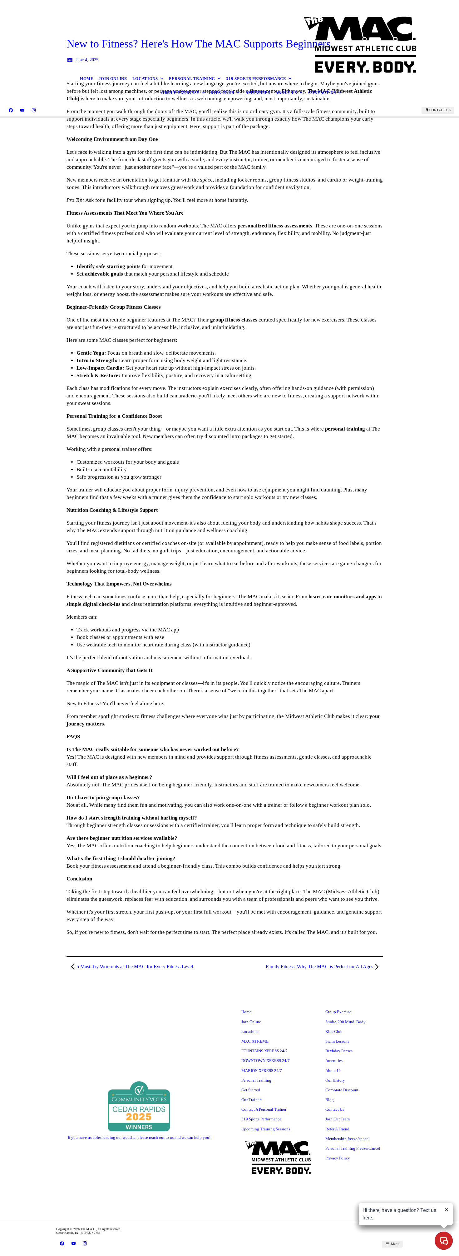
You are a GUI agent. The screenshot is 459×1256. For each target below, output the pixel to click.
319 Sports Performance (256, 78)
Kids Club (222, 92)
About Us (286, 92)
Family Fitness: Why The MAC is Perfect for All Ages (319, 966)
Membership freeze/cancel (347, 1138)
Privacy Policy (337, 1158)
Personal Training (192, 78)
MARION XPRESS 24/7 (261, 1070)
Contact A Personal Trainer (263, 1109)
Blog (329, 1099)
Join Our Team (337, 1119)
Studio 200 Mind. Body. (345, 1021)
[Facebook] (11, 110)
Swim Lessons (337, 1041)
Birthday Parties (339, 1051)
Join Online (113, 78)
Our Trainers (251, 1099)
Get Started (250, 1090)
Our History (335, 1080)
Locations (145, 78)
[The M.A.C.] (24, 52)
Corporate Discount (341, 1090)
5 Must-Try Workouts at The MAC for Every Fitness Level (134, 966)
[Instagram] (33, 110)
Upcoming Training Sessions (265, 1129)
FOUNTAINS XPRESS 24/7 (264, 1051)
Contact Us (322, 92)
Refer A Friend (337, 1129)
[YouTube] (22, 110)
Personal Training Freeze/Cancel (352, 1148)
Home (87, 78)
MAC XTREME (255, 1041)
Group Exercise (180, 92)
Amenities (257, 92)
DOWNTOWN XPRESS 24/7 (265, 1060)
